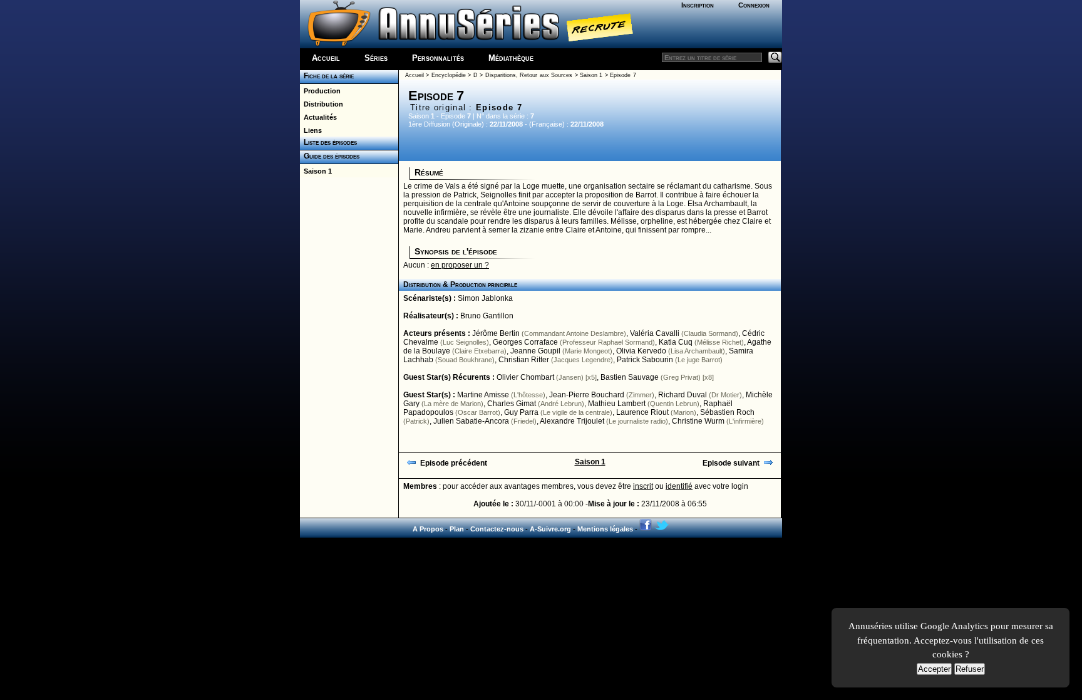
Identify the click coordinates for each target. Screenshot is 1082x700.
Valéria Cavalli (654, 333)
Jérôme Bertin (496, 333)
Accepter (934, 669)
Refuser (970, 669)
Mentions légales (605, 529)
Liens (311, 130)
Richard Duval (682, 394)
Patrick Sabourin (645, 359)
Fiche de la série (327, 75)
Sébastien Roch (727, 412)
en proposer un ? (460, 265)
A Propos (428, 529)
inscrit (643, 486)
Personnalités (438, 58)
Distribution (321, 104)
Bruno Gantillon (486, 315)
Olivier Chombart (525, 377)
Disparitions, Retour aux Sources (528, 75)
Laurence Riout (642, 412)
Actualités (318, 117)
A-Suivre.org (550, 529)
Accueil (326, 58)
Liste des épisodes (328, 142)
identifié (679, 486)
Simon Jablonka (485, 298)
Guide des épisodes (329, 156)
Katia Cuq (676, 342)
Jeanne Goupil (535, 351)
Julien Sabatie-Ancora (471, 421)
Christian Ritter (523, 359)
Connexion (754, 5)
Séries (376, 58)
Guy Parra (521, 412)
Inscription (697, 5)
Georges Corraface (525, 342)
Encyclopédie (448, 75)
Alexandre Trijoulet (572, 421)
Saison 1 (316, 171)
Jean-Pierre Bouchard (586, 394)
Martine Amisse (483, 394)
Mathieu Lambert (617, 403)
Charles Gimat (511, 403)
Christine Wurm (698, 421)
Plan (457, 529)
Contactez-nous (496, 529)
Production (320, 91)
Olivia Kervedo (641, 351)
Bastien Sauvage (629, 377)
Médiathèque (510, 58)
